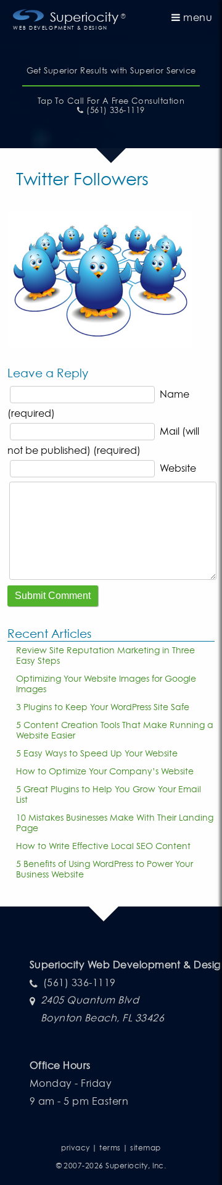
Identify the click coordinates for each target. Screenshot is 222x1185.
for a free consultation (111, 101)
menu (196, 17)
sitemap (145, 1147)
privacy (75, 1147)
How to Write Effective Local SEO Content (103, 845)
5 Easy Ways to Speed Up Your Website (97, 753)
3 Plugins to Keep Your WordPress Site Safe (102, 706)
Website (178, 468)
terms (109, 1147)
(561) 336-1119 (114, 110)
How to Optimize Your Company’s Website (105, 771)
